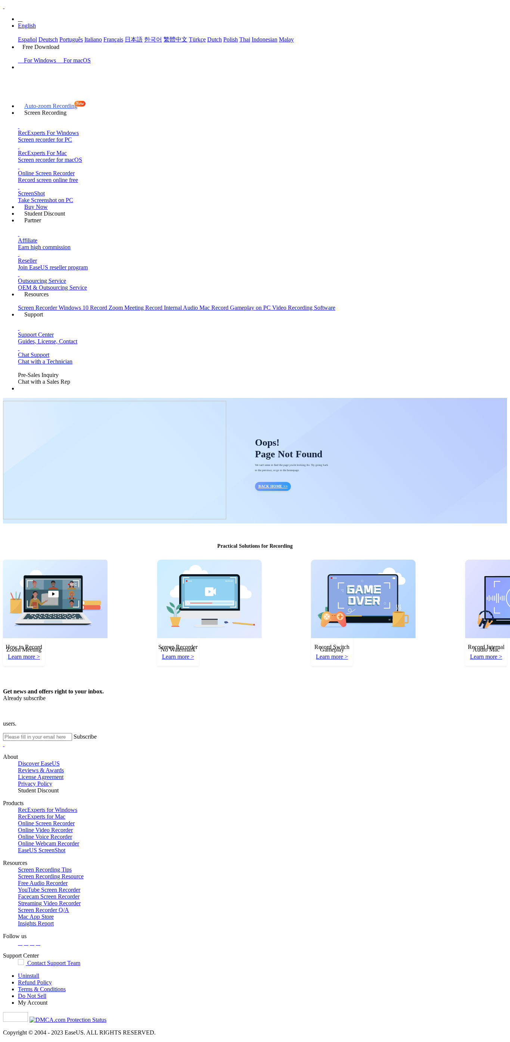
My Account (32, 1002)
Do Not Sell (32, 996)
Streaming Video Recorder (49, 903)
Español (27, 39)
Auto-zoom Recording (54, 105)
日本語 (134, 39)
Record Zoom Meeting (117, 307)
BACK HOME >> (273, 486)
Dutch (214, 39)
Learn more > (24, 656)
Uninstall (28, 976)
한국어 (153, 39)
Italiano (93, 39)
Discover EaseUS (39, 763)
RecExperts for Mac (41, 816)
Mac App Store (36, 916)
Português (71, 39)
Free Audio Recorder (43, 883)
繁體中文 (175, 39)
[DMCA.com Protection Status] (67, 1020)
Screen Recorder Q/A (43, 910)
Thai (244, 39)
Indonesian (264, 39)
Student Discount (38, 790)
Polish (230, 39)
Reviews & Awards (41, 770)
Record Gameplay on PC (241, 307)
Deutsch (48, 39)
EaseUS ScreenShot (41, 850)
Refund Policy (35, 982)
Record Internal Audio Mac (178, 307)
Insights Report (36, 923)
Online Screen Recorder (46, 823)
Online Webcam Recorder (48, 843)
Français (113, 39)
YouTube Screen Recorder (49, 890)
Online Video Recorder (45, 830)
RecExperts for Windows (47, 810)
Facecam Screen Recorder (49, 896)
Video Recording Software (303, 307)
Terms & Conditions (42, 989)
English (27, 25)
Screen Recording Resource (51, 876)
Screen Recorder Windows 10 (54, 307)
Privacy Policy (35, 783)
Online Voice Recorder (45, 837)
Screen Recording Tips (45, 869)
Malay (286, 39)
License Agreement (40, 777)
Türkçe (197, 39)
